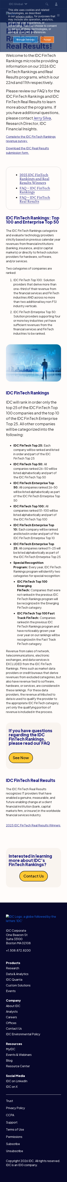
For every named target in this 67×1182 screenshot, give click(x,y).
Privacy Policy (15, 1108)
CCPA (10, 1115)
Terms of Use (15, 1129)
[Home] (33, 918)
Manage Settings (25, 39)
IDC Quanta (14, 979)
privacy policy (24, 16)
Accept (47, 39)
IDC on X (12, 1087)
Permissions (14, 1137)
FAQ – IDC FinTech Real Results (35, 199)
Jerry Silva (42, 118)
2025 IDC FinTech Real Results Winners (33, 825)
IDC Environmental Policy (23, 1034)
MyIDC (10, 1049)
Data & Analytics (17, 974)
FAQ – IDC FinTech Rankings (35, 190)
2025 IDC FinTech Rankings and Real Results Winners (34, 179)
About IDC (13, 1006)
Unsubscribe (14, 1151)
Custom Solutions (18, 985)
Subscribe (13, 1144)
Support (11, 1122)
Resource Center (18, 1066)
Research (12, 968)
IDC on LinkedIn (16, 1081)
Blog (9, 1060)
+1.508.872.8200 (18, 950)
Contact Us (33, 876)
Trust (9, 1101)
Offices (11, 1023)
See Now (21, 757)
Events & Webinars (19, 1055)
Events (11, 991)
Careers (11, 1017)
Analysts (12, 1011)
